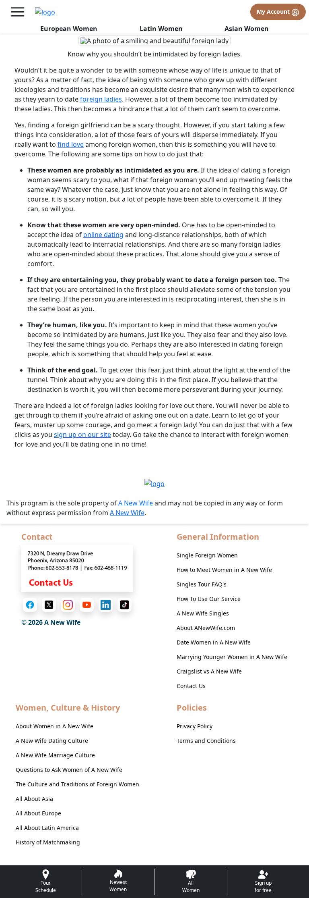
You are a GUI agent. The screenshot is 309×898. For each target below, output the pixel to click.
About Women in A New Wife (54, 726)
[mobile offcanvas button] (17, 12)
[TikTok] (124, 605)
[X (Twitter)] (49, 605)
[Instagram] (68, 605)
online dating (103, 234)
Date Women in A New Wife (214, 642)
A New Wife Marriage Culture (55, 755)
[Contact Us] (77, 567)
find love (71, 144)
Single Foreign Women (207, 555)
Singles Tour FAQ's (202, 584)
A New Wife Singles (203, 613)
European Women (68, 28)
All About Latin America (47, 827)
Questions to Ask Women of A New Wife (69, 769)
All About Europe (38, 813)
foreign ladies (101, 99)
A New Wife (135, 503)
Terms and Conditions (206, 740)
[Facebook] (30, 605)
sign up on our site (82, 434)
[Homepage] (45, 12)
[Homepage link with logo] (154, 483)
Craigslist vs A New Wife (209, 671)
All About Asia (34, 798)
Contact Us (191, 686)
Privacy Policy (194, 726)
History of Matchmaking (48, 842)
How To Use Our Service (209, 599)
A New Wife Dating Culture (52, 740)
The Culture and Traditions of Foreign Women (77, 784)
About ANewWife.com (206, 628)
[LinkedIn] (106, 605)
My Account (274, 11)
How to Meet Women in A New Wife (224, 570)
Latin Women (161, 28)
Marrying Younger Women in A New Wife (232, 657)
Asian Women (247, 28)
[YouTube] (87, 605)
